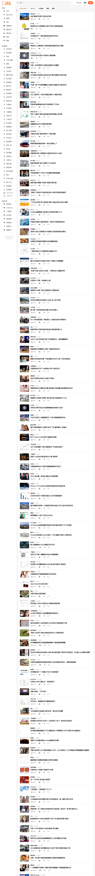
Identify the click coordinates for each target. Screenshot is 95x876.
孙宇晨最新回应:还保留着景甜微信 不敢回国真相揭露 (47, 643)
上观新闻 (32, 454)
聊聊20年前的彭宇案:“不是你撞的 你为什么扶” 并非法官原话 (50, 359)
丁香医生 (32, 552)
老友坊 (8, 149)
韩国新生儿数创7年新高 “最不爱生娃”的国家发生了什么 (48, 398)
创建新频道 (9, 196)
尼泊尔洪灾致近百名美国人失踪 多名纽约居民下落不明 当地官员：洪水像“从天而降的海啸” (60, 652)
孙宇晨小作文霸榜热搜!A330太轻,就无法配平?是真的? (48, 564)
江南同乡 (9, 104)
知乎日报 (32, 562)
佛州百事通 (33, 630)
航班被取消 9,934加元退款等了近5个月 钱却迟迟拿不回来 (49, 819)
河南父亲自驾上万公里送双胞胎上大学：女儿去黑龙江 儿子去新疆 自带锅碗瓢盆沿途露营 (59, 750)
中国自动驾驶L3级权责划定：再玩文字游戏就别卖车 (47, 222)
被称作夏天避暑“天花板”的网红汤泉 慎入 (43, 183)
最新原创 (9, 26)
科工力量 (32, 141)
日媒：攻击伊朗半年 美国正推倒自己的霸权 (44, 65)
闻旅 (31, 591)
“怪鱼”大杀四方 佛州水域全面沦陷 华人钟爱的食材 (47, 633)
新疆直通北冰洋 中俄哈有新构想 (41, 124)
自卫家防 (9, 123)
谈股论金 (9, 156)
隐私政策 (9, 219)
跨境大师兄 (33, 337)
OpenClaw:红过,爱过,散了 (39, 584)
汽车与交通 (9, 178)
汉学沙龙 (9, 138)
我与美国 (9, 152)
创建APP (8, 226)
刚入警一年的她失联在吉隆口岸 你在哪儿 (44, 310)
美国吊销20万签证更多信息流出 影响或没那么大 (46, 329)
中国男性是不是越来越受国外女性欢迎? (43, 574)
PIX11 (32, 209)
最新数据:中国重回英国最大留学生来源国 (44, 760)
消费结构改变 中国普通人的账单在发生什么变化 (46, 153)
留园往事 (9, 167)
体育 (7, 56)
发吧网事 (9, 82)
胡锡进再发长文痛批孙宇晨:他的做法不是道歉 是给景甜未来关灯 (51, 388)
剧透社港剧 (33, 102)
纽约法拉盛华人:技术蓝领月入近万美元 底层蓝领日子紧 (48, 623)
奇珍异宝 (9, 49)
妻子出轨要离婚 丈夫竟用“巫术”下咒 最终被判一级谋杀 (48, 427)
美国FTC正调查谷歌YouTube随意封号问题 (44, 740)
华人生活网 (33, 523)
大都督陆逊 (33, 366)
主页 (7, 11)
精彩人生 (9, 86)
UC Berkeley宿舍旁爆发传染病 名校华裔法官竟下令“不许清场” (51, 525)
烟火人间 (9, 182)
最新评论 (9, 29)
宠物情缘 (9, 67)
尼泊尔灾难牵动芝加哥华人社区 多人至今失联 (45, 300)
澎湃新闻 (32, 777)
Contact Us (9, 208)
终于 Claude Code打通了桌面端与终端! (43, 437)
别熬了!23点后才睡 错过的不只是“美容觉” (44, 457)
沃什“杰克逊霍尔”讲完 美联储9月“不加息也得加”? (46, 447)
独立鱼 (32, 542)
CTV (31, 816)
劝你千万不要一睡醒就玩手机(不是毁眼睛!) (44, 554)
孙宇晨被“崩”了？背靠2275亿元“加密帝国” (44, 672)
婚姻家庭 (9, 127)
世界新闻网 (33, 317)
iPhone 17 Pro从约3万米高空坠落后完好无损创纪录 (47, 486)
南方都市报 (33, 131)
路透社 (32, 346)
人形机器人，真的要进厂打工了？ (41, 789)
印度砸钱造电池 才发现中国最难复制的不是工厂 (46, 466)
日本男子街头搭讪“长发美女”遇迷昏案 (42, 55)
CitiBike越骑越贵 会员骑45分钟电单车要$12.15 (46, 212)
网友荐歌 (9, 141)
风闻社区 (32, 571)
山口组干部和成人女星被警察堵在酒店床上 (44, 613)
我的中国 (9, 164)
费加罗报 (32, 855)
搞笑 (7, 64)
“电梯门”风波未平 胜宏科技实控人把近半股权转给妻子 (48, 192)
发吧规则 (9, 222)
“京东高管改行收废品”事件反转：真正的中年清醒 (46, 711)
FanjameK (33, 53)
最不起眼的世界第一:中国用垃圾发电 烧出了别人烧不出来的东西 (51, 506)
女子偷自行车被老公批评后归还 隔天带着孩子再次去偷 (48, 75)
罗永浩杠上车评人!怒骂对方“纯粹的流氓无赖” (45, 603)
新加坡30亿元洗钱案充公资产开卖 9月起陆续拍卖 (46, 26)
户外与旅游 (9, 60)
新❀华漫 (9, 130)
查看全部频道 (9, 193)
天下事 (32, 63)
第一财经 (32, 161)
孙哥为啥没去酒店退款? (38, 594)
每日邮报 (32, 797)
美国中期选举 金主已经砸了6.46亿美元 (43, 163)
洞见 (31, 708)
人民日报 (32, 307)
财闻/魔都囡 (33, 640)
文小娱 (32, 386)
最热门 (8, 18)
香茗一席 (9, 145)
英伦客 (32, 757)
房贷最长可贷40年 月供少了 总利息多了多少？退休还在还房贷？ (51, 721)
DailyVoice (33, 836)
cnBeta (32, 483)
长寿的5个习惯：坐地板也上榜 (40, 280)
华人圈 (32, 24)
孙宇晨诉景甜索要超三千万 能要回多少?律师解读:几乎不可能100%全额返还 (55, 731)
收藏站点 (9, 230)
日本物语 (32, 33)
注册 (90, 3)
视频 (7, 37)
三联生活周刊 (33, 268)
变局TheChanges (35, 875)
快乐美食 (9, 78)
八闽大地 (9, 119)
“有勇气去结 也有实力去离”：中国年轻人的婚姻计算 (47, 271)
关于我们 (9, 215)
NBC (31, 258)
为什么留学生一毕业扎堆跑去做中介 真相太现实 (46, 95)
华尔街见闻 (33, 444)
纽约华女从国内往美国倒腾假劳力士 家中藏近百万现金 (48, 838)
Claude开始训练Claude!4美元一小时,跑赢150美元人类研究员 (51, 535)
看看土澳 (32, 170)
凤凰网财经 (33, 190)
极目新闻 (32, 748)
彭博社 (32, 738)
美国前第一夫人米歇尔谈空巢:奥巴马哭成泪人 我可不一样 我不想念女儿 (54, 809)
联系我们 (9, 204)
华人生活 (32, 660)
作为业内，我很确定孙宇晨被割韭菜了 (43, 701)
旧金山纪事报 (33, 288)
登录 (85, 3)
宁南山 (32, 620)
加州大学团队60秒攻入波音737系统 (42, 378)
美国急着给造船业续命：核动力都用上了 (43, 143)
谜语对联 (9, 186)
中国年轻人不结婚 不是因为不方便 (41, 770)
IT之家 (32, 405)
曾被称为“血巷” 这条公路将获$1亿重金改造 (44, 290)
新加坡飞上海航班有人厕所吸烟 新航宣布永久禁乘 (46, 46)
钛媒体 (32, 415)
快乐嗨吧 (9, 53)
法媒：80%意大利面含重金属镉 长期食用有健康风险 (47, 858)
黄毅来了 (32, 865)
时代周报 (32, 219)
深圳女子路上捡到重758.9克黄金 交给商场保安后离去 (48, 232)
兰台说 (32, 464)
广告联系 (9, 211)
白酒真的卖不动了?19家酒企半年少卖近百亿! (45, 369)
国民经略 (32, 493)
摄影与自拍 (9, 75)
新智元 (32, 435)
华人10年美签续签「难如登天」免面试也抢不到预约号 (48, 320)
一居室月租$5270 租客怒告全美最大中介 (43, 251)
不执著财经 (33, 718)
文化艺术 (9, 71)
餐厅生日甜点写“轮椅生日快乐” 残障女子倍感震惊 (46, 261)
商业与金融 (9, 171)
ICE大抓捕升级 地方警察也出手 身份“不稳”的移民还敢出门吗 (50, 848)
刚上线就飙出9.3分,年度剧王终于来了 (42, 545)
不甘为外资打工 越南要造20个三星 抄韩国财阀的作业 (47, 417)
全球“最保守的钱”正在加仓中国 (40, 16)
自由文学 (9, 115)
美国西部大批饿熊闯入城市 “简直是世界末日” (45, 349)
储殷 (31, 356)
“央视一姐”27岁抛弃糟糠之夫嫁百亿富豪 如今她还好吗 (48, 85)
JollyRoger (33, 679)
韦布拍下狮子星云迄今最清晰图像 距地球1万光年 (46, 408)
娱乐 (7, 175)
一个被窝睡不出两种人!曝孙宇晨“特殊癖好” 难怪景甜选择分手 (50, 868)
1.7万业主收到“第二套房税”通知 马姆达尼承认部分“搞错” (49, 202)
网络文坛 (9, 90)
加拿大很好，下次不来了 (38, 691)
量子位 (32, 532)
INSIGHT (32, 92)
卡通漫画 (9, 112)
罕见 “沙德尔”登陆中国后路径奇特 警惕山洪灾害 (46, 114)
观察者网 (32, 121)
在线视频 (9, 189)
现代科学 (9, 134)
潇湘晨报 (32, 728)
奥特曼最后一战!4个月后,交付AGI (41, 515)
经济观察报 (33, 767)
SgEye (32, 43)
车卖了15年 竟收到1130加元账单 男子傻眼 (44, 828)
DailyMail (33, 239)
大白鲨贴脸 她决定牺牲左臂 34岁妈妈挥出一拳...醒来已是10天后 (51, 799)
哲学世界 (9, 97)
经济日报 (32, 14)
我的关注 (9, 33)
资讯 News (9, 15)
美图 (7, 40)
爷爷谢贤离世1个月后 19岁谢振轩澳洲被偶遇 (45, 173)
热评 (7, 22)
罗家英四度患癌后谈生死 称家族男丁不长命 (44, 104)
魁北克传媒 (33, 425)
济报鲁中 (32, 82)
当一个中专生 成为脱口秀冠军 (40, 780)
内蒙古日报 (33, 72)
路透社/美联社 (34, 845)
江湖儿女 (9, 160)
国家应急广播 (33, 112)
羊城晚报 (32, 229)
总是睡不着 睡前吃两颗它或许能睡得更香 (44, 241)
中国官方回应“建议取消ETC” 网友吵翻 (42, 134)
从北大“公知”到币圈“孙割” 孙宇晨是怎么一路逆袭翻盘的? (49, 339)
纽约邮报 (32, 200)
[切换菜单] (16, 10)
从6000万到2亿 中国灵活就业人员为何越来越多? (46, 496)
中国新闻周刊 (33, 151)
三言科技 (32, 601)
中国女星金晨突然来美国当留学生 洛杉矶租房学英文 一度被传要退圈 (53, 662)
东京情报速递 (33, 611)
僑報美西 (32, 376)
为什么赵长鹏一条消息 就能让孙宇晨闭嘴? (44, 476)
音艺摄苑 (9, 93)
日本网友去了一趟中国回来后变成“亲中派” (44, 36)
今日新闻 (41, 8)
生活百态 (9, 108)
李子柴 (32, 474)
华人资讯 (32, 249)
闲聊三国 (9, 101)
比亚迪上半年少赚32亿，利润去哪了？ (43, 682)
